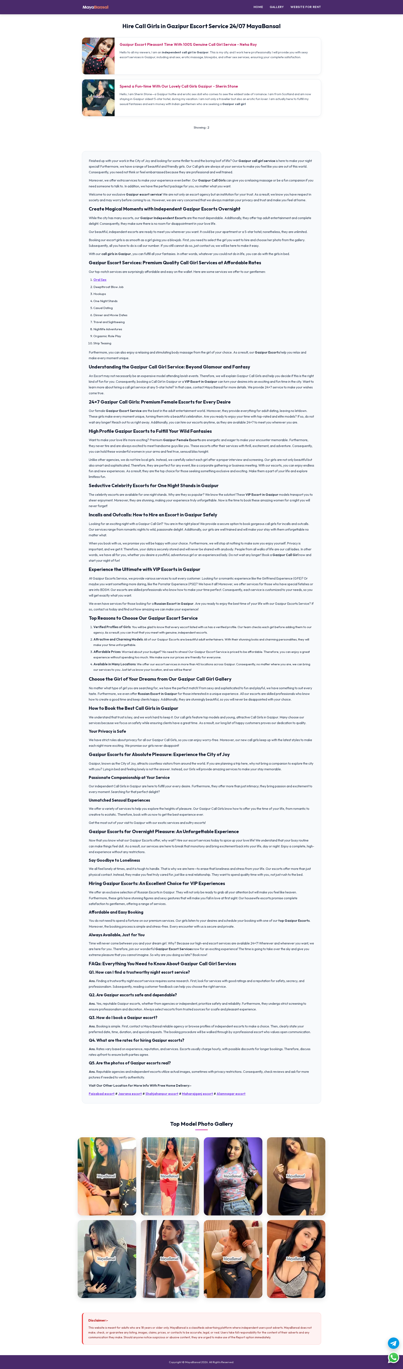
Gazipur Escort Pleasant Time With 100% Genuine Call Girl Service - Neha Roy (188, 44)
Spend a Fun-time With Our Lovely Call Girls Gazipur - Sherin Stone (179, 86)
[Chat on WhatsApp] (393, 1357)
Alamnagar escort (231, 1094)
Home (258, 7)
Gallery (277, 7)
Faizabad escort (102, 1094)
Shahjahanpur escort (161, 1094)
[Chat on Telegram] (393, 1343)
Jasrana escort (130, 1094)
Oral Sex (99, 280)
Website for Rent (305, 7)
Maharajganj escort (197, 1094)
